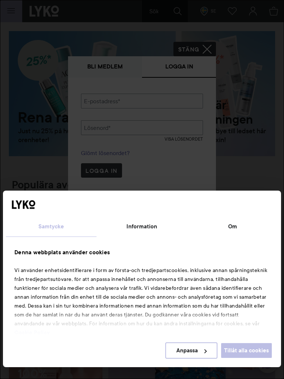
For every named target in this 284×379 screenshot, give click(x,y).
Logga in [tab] (179, 66)
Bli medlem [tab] (105, 66)
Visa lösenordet (184, 139)
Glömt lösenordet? (105, 153)
